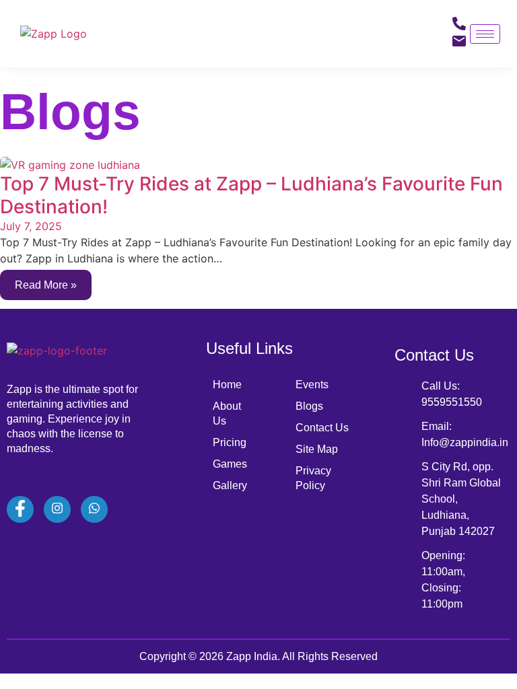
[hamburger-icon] (485, 34)
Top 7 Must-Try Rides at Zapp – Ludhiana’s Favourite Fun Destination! (251, 195)
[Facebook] (20, 509)
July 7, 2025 (31, 226)
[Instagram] (57, 509)
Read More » (46, 285)
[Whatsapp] (94, 509)
